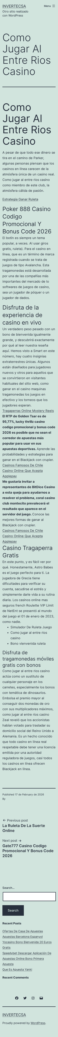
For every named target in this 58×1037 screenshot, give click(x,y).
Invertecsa (14, 6)
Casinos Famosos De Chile (22, 465)
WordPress (38, 1023)
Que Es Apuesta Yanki (17, 969)
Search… (8, 887)
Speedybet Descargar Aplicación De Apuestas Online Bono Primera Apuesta (26, 958)
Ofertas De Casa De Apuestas (22, 931)
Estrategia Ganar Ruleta (20, 199)
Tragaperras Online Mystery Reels (28, 411)
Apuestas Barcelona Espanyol (22, 936)
